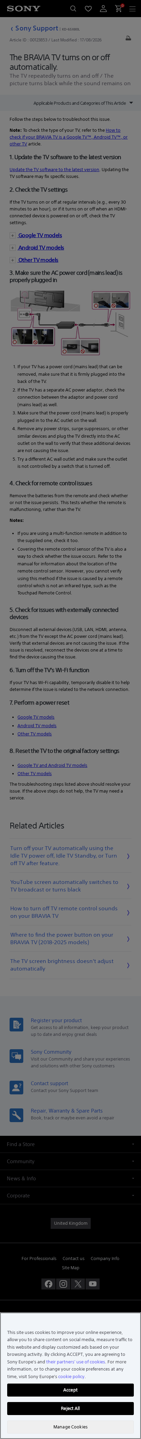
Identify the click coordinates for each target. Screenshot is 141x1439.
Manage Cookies (70, 1427)
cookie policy (71, 1376)
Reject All (70, 1408)
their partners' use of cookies (75, 1362)
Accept (70, 1390)
